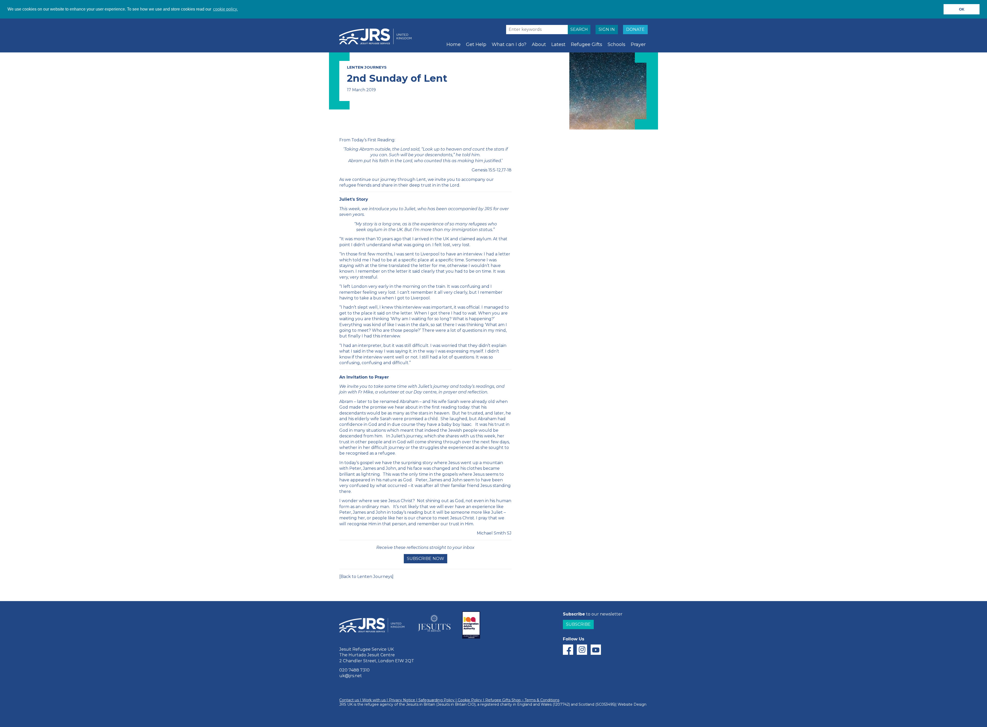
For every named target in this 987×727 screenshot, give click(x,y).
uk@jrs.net (350, 675)
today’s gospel (359, 462)
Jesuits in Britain (420, 704)
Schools (616, 44)
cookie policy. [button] (225, 9)
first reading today (451, 407)
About (539, 44)
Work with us (374, 700)
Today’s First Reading (373, 139)
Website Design (632, 704)
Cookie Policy (470, 700)
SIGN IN (607, 29)
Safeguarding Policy (436, 700)
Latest (558, 44)
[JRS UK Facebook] (568, 650)
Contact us (349, 700)
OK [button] (961, 9)
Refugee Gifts (586, 44)
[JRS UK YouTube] (596, 650)
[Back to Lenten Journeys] (366, 576)
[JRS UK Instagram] (582, 650)
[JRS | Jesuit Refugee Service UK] (377, 36)
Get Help (476, 44)
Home (453, 44)
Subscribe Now (425, 558)
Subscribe (578, 624)
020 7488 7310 (354, 670)
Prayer (638, 44)
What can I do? (509, 44)
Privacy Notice (402, 700)
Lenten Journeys (367, 67)
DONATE (635, 29)
